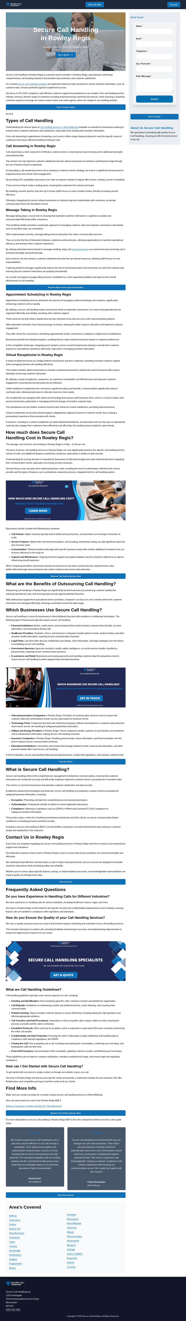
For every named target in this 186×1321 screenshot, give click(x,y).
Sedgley (13, 1259)
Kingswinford (15, 1263)
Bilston (12, 1268)
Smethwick (14, 1237)
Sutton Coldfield (74, 1254)
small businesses (80, 249)
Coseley (13, 1246)
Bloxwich (71, 1245)
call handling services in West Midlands (59, 127)
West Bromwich (54, 1106)
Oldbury (9, 1106)
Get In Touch (66, 882)
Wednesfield (73, 1241)
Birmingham (73, 1219)
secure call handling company (32, 84)
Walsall (70, 1232)
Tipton (12, 1242)
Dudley (30, 1106)
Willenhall (72, 1228)
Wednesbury (15, 1255)
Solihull (70, 1262)
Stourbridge (14, 1250)
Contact (173, 5)
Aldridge (71, 1249)
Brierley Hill (40, 1106)
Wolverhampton (74, 1236)
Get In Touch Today (66, 107)
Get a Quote (63, 55)
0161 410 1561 (94, 5)
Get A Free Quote (66, 1195)
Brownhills (72, 1258)
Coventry (71, 1267)
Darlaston (71, 1215)
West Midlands (74, 1223)
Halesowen (19, 1106)
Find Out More (65, 762)
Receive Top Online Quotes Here (66, 576)
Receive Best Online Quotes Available (65, 287)
